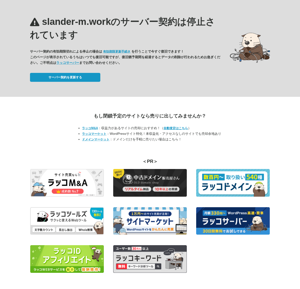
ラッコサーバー (67, 62)
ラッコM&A (90, 128)
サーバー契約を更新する (65, 77)
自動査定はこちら (176, 128)
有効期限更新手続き (117, 51)
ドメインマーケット (95, 139)
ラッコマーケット (94, 133)
